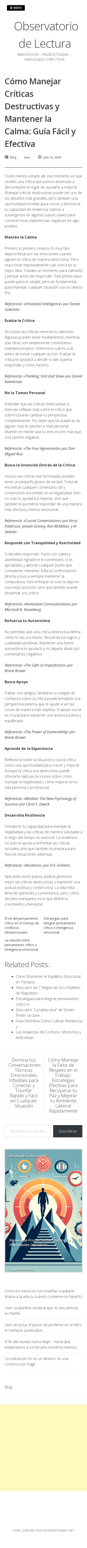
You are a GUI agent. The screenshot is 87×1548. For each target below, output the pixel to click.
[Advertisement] (43, 1447)
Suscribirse (68, 1131)
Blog (13, 157)
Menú (17, 8)
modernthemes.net (58, 1530)
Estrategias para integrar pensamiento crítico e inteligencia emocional (60, 925)
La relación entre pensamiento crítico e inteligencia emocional (21, 945)
